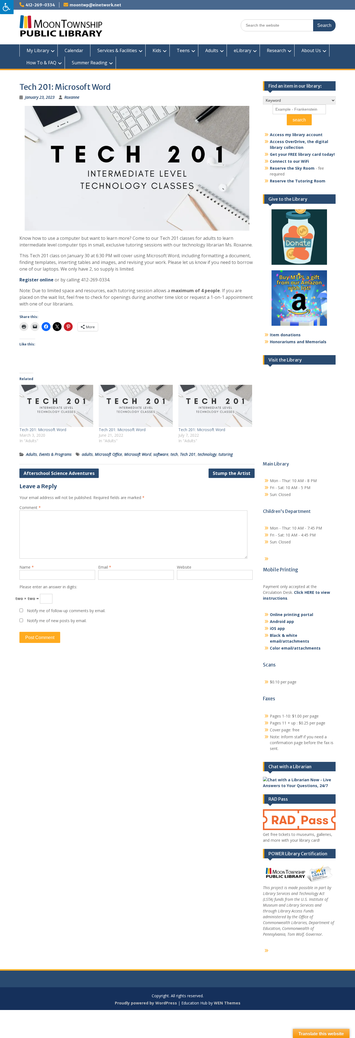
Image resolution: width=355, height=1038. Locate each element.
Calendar (74, 50)
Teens (183, 50)
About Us (311, 50)
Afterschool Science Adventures (59, 473)
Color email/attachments (295, 648)
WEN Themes (227, 1003)
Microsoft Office (108, 454)
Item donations (285, 334)
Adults (211, 50)
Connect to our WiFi (289, 161)
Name (26, 567)
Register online (36, 280)
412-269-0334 (40, 4)
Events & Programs (55, 454)
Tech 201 (188, 454)
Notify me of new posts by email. (57, 620)
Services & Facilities (117, 50)
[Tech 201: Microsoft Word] (56, 406)
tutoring (226, 454)
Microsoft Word (137, 454)
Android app (282, 621)
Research (276, 50)
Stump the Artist (231, 473)
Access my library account (296, 134)
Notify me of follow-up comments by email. (66, 610)
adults (87, 454)
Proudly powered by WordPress (146, 1003)
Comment (30, 507)
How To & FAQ (41, 63)
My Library (38, 50)
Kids (157, 50)
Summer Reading (89, 63)
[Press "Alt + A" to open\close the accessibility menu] (7, 7)
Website (184, 567)
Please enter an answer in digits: (48, 586)
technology (207, 454)
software (160, 454)
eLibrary (242, 50)
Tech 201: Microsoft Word (42, 429)
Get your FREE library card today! (302, 154)
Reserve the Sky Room (292, 168)
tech (174, 454)
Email (104, 567)
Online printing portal (291, 614)
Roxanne (71, 97)
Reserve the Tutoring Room (297, 181)
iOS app (277, 628)
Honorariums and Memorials (298, 341)
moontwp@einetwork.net (95, 4)
